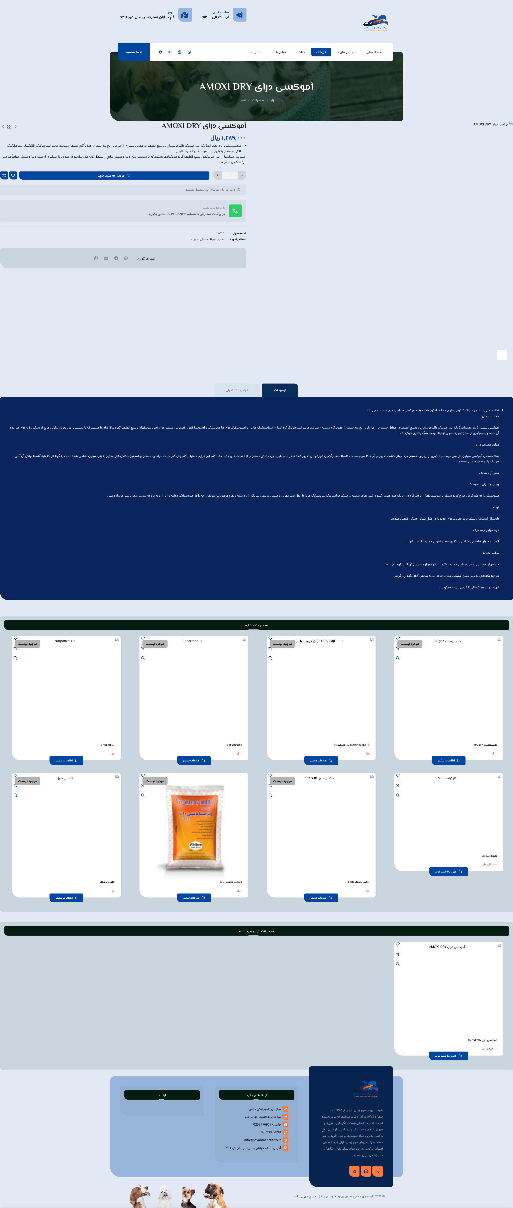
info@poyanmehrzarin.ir (262, 1140)
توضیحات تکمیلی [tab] (237, 390)
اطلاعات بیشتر (446, 760)
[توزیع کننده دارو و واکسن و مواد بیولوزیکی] (376, 22)
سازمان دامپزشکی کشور (265, 1109)
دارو (196, 239)
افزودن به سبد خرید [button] (446, 871)
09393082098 (271, 1132)
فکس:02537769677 (267, 1124)
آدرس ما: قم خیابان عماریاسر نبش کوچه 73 (253, 1148)
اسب (221, 239)
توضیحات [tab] (280, 390)
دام (190, 239)
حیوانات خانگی (208, 239)
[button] (189, 52)
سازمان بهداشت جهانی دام (263, 1116)
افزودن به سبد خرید (111, 175)
